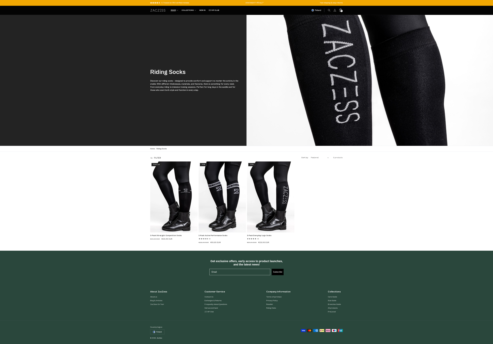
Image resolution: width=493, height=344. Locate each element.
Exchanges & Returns (213, 301)
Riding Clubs (271, 308)
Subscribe (277, 272)
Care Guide (332, 297)
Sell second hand (211, 308)
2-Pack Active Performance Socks (213, 236)
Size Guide (332, 301)
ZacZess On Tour (157, 304)
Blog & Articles (156, 301)
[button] (329, 10)
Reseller (269, 304)
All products (333, 308)
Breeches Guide (334, 304)
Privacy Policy (272, 301)
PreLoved (332, 312)
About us (153, 297)
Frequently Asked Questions (216, 304)
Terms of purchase (274, 297)
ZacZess (159, 338)
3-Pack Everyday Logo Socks (259, 236)
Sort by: (304, 158)
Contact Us (209, 297)
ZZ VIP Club (209, 312)
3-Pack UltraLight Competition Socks (166, 236)
